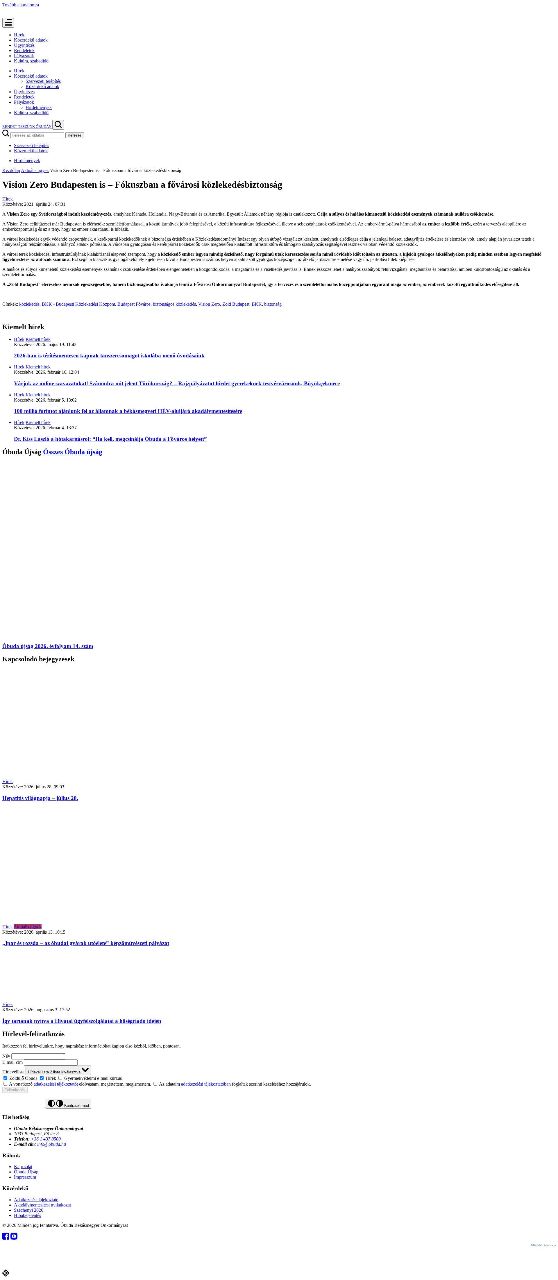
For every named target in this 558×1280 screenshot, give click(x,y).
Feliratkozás (15, 1090)
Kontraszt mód (76, 1105)
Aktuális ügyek (35, 170)
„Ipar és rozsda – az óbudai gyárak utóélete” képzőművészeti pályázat (85, 943)
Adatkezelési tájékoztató (36, 1199)
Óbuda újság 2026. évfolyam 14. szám (47, 646)
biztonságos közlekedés (174, 304)
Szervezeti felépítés (43, 81)
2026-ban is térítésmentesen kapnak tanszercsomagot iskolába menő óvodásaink (109, 355)
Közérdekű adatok (31, 39)
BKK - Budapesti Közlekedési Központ (78, 304)
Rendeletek (24, 50)
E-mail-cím (12, 1062)
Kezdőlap (11, 170)
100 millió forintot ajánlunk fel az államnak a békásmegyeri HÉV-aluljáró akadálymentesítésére (128, 411)
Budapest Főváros (134, 304)
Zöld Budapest (235, 304)
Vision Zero (209, 304)
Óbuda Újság (26, 1171)
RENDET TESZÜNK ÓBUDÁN (27, 126)
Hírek (19, 34)
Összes (72, 452)
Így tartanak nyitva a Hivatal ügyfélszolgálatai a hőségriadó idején (81, 1021)
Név (6, 1056)
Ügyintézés (24, 45)
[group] (279, 1078)
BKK (257, 304)
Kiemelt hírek (38, 339)
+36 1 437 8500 (46, 1138)
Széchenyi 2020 (28, 1210)
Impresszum (25, 1177)
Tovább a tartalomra (20, 4)
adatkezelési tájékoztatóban (206, 1084)
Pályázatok (24, 55)
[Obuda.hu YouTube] (13, 1238)
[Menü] (8, 23)
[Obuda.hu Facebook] (6, 1238)
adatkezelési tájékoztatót (56, 1084)
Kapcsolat (23, 1166)
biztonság (273, 304)
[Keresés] (58, 125)
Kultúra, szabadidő (31, 60)
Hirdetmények (39, 107)
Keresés (75, 135)
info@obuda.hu (51, 1144)
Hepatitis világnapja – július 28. (40, 798)
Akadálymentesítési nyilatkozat (42, 1204)
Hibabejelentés (27, 1215)
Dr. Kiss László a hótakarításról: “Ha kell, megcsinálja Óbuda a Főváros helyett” (110, 439)
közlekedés (29, 304)
